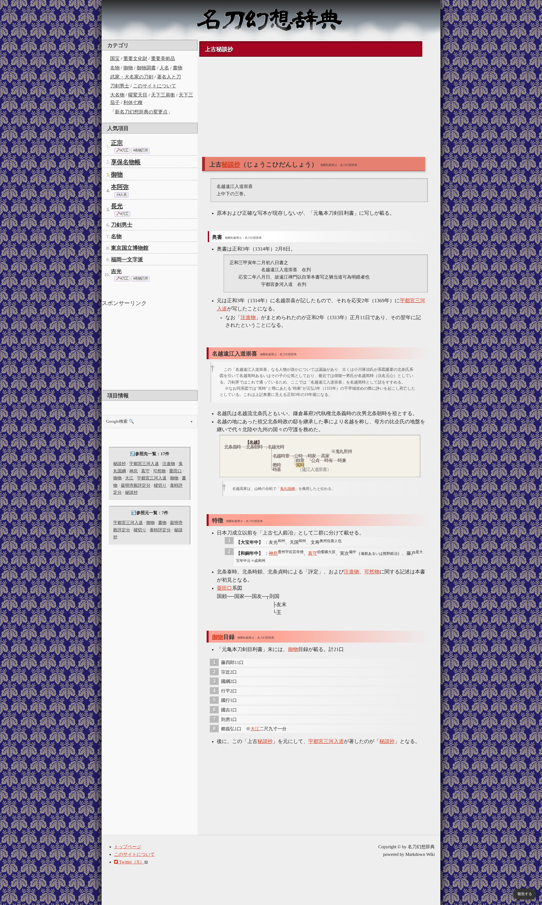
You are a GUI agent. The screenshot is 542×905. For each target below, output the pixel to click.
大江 (129, 478)
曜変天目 (137, 95)
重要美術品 (163, 58)
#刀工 (124, 150)
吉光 (116, 271)
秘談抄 (119, 463)
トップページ (127, 846)
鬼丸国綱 (287, 489)
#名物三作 (140, 150)
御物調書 (146, 68)
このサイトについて (154, 86)
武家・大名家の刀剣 (131, 77)
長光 (117, 206)
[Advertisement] (149, 347)
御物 (128, 68)
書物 (177, 68)
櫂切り (160, 485)
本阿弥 (120, 186)
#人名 (122, 195)
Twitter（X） (131, 862)
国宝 (115, 58)
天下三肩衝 (163, 95)
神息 (133, 471)
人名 (164, 68)
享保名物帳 (126, 162)
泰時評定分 (160, 530)
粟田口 (175, 471)
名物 (115, 68)
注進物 (168, 463)
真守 (145, 471)
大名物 (117, 95)
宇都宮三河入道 (144, 463)
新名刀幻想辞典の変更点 (141, 112)
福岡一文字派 (127, 259)
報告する (524, 894)
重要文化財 (135, 58)
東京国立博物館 (129, 248)
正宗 (117, 142)
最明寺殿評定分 (135, 485)
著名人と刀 (169, 77)
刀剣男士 (119, 86)
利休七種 (133, 102)
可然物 (159, 471)
